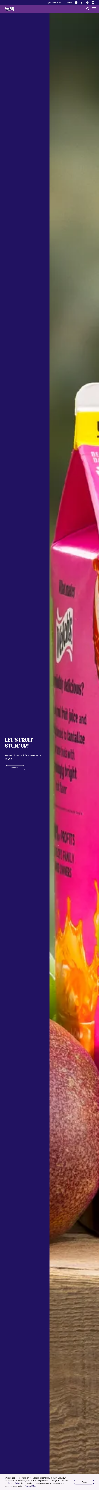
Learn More (15, 768)
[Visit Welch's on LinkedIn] (93, 2)
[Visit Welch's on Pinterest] (87, 2)
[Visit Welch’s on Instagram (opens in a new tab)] (76, 2)
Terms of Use (30, 1486)
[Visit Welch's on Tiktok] (82, 2)
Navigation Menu (94, 8)
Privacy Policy (14, 1483)
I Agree (84, 1482)
